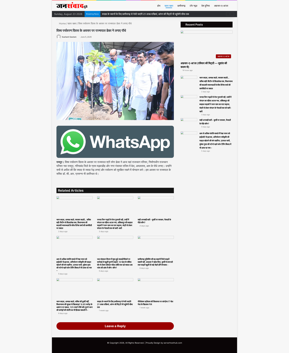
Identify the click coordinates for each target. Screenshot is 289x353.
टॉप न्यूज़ (193, 5)
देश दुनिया (205, 5)
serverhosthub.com (173, 343)
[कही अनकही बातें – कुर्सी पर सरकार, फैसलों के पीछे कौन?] (156, 206)
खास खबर (169, 5)
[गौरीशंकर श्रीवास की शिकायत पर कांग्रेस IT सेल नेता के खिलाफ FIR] (156, 288)
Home (62, 23)
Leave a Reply (115, 326)
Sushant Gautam (69, 37)
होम (158, 5)
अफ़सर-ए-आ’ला (221, 5)
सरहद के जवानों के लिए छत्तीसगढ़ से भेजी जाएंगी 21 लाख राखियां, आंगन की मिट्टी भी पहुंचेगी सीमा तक (145, 13)
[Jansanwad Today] (71, 5)
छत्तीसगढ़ (181, 5)
